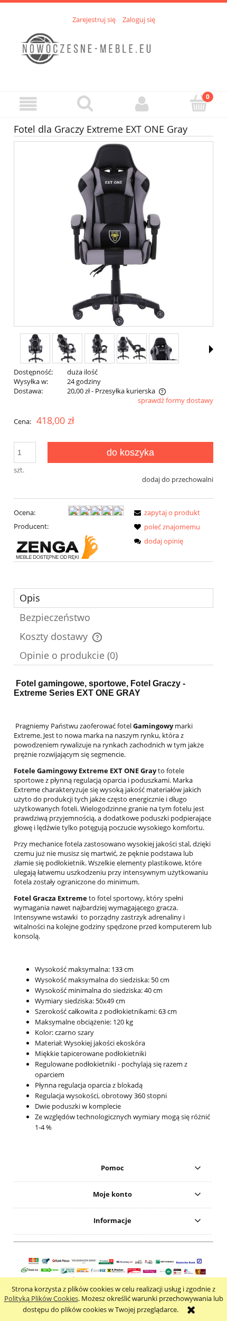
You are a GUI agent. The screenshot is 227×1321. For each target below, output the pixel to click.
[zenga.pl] (57, 546)
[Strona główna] (113, 51)
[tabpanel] (113, 915)
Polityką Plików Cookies (41, 1298)
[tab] (113, 598)
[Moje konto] (142, 104)
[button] (28, 104)
